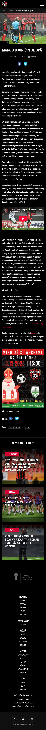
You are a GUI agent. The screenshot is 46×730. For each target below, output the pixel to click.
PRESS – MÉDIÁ (23, 615)
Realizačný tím (23, 669)
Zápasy (23, 608)
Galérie (23, 638)
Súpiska (23, 665)
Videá (23, 634)
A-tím (27, 427)
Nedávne (23, 658)
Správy (11, 11)
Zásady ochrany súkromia (23, 703)
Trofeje (23, 673)
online (33, 333)
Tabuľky (23, 662)
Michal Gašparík (14, 427)
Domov (4, 11)
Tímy (23, 611)
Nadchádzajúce (23, 655)
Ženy (23, 686)
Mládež (23, 689)
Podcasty (23, 641)
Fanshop (23, 625)
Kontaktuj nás (23, 699)
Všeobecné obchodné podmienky (23, 706)
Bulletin (23, 645)
